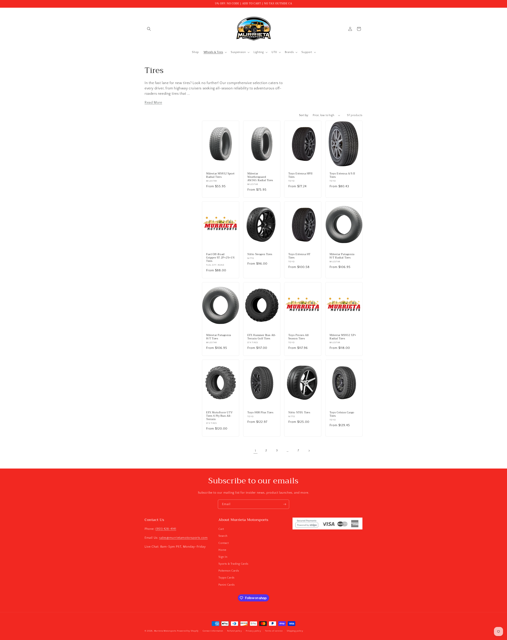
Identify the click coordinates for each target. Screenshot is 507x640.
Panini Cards (226, 584)
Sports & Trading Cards (233, 563)
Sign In (222, 557)
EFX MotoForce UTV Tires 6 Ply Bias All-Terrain (219, 416)
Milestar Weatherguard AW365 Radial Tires (260, 177)
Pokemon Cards (228, 570)
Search (223, 536)
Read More (153, 103)
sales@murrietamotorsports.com (183, 538)
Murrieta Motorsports (165, 631)
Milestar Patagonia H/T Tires (218, 337)
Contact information (213, 631)
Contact (223, 543)
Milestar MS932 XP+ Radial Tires (343, 337)
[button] (149, 29)
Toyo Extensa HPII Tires (300, 175)
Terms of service (274, 631)
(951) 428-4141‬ (165, 529)
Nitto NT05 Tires (299, 412)
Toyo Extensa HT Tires (299, 256)
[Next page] (309, 450)
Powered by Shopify (188, 631)
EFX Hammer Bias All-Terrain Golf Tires (261, 337)
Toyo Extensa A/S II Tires (342, 175)
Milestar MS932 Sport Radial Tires (220, 175)
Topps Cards (226, 577)
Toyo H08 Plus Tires (260, 412)
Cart (221, 529)
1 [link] (255, 451)
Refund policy (234, 631)
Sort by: (304, 115)
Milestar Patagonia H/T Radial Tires (342, 256)
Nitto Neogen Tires (259, 254)
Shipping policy (295, 631)
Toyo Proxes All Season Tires (298, 337)
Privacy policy (253, 631)
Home (222, 550)
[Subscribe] (284, 504)
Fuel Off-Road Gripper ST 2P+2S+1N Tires (220, 258)
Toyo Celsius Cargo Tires (342, 414)
